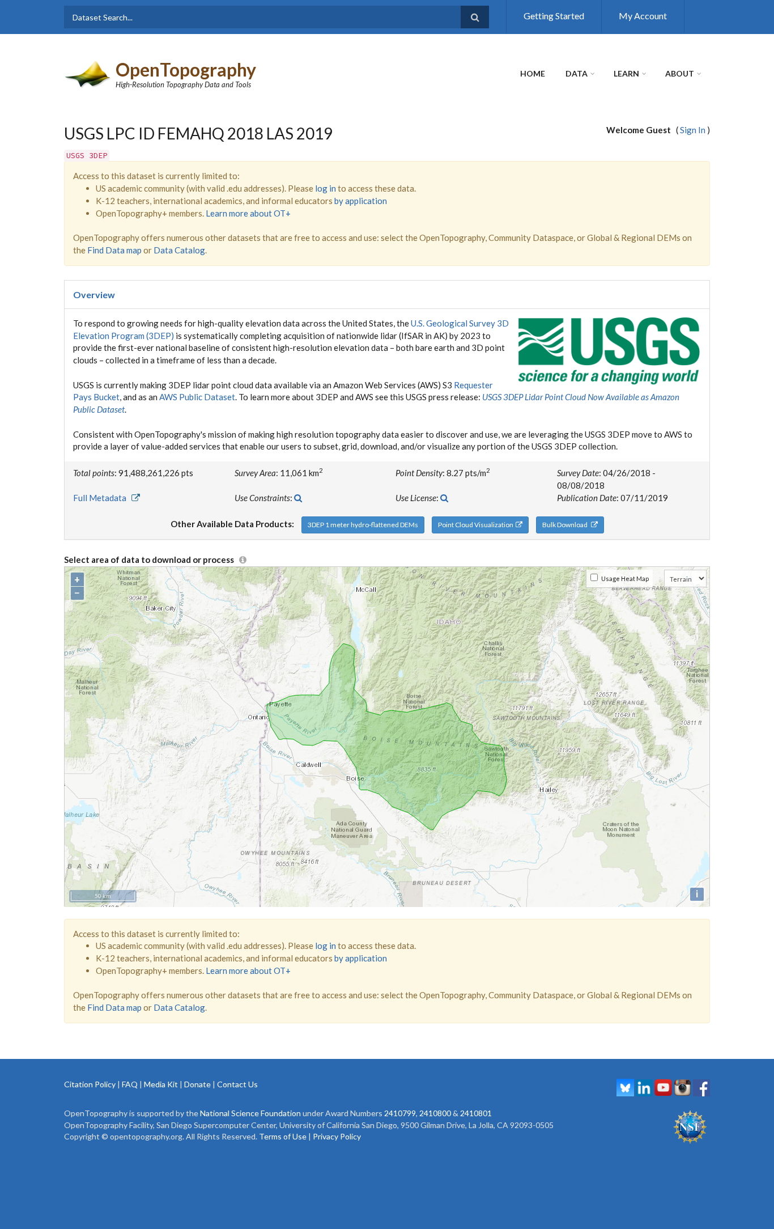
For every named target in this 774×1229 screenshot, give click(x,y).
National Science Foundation (250, 1113)
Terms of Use (283, 1136)
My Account (643, 15)
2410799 (400, 1113)
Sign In (692, 130)
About (679, 73)
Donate (197, 1084)
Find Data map (114, 250)
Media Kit (161, 1084)
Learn (626, 73)
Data (576, 73)
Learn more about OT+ (248, 213)
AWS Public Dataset (197, 397)
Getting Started (554, 15)
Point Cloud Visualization (477, 524)
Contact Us (237, 1084)
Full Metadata (102, 498)
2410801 (476, 1113)
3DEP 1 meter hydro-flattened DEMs (363, 524)
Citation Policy (90, 1084)
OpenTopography (186, 69)
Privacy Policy (337, 1136)
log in (325, 188)
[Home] (88, 73)
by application (360, 201)
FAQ (130, 1084)
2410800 (435, 1113)
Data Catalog (179, 250)
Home (532, 73)
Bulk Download (566, 524)
